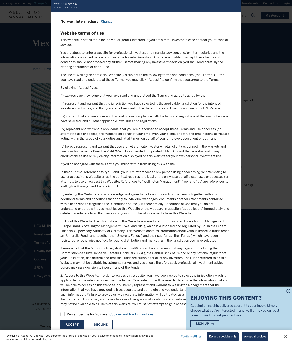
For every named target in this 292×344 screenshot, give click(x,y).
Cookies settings (191, 336)
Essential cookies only (222, 336)
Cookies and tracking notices (131, 314)
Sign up (202, 323)
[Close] (285, 336)
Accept (72, 324)
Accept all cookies (255, 336)
